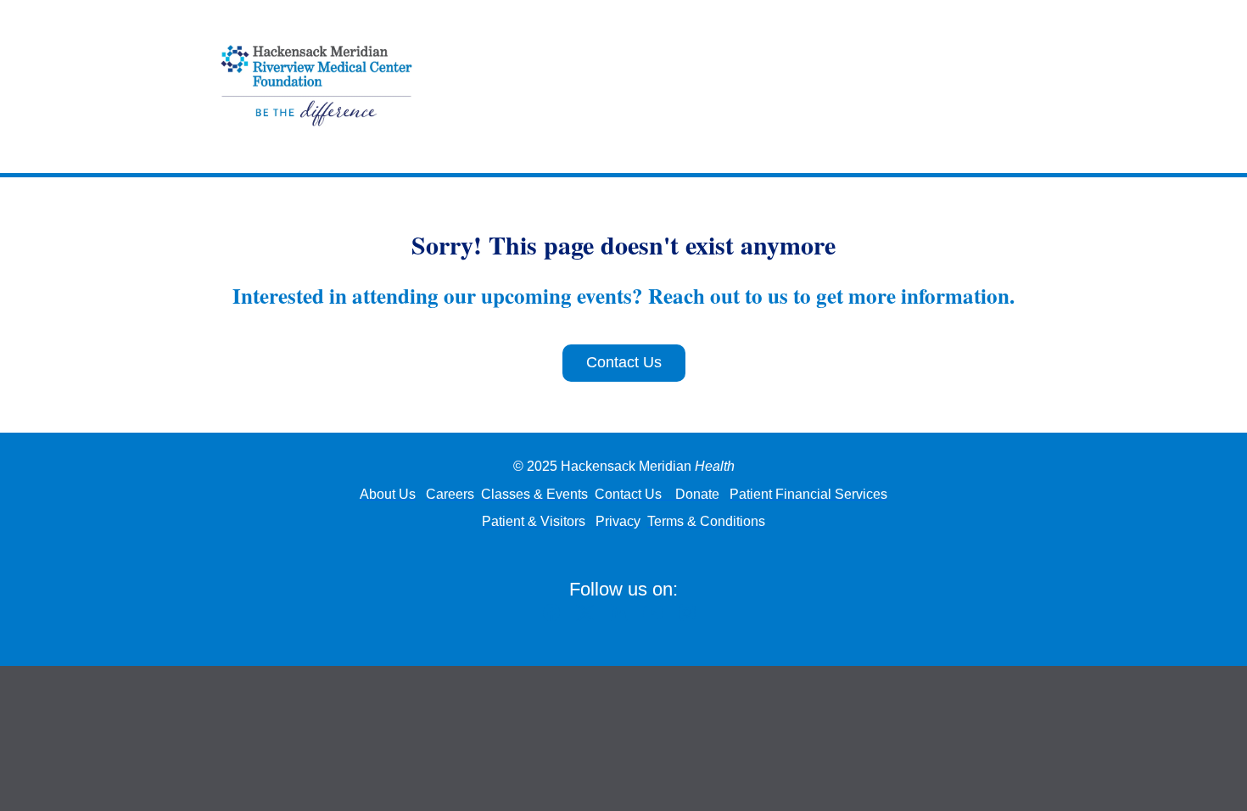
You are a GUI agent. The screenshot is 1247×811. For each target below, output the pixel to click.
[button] (556, 617)
